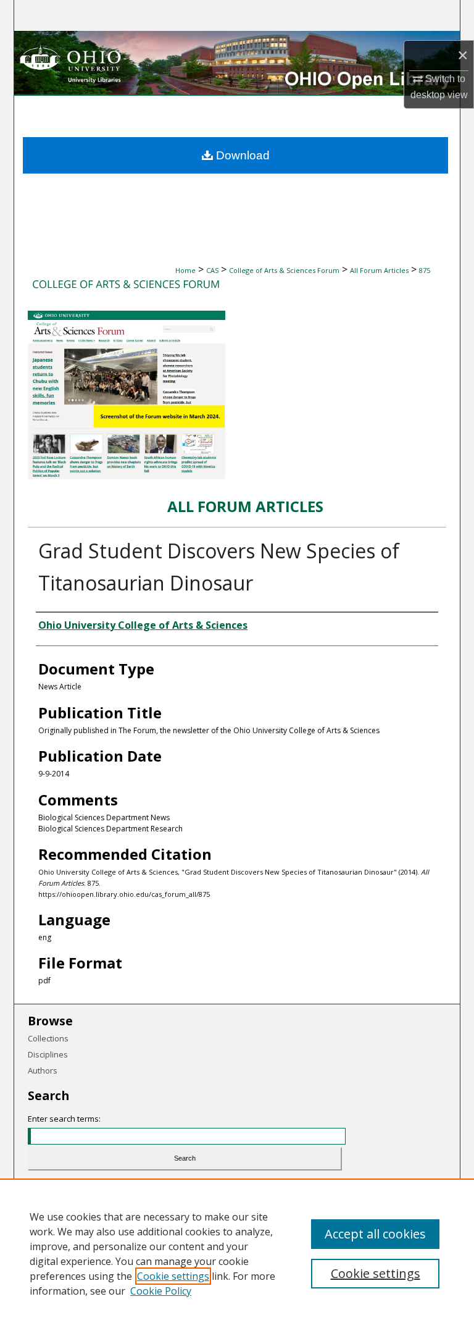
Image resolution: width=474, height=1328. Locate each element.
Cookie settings (173, 1276)
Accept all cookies (375, 1233)
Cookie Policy (160, 1291)
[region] (237, 1253)
